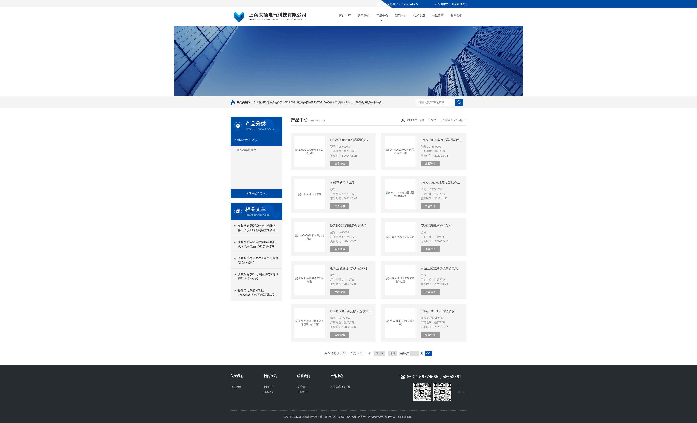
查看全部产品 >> (256, 193)
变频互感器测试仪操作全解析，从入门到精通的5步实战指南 (258, 244)
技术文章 (419, 15)
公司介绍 (236, 386)
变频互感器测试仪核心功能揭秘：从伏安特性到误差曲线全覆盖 (258, 228)
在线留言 (438, 15)
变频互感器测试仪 (245, 150)
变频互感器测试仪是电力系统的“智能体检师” (258, 260)
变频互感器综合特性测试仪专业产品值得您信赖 (258, 276)
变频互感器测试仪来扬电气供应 (442, 268)
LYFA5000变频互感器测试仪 (349, 140)
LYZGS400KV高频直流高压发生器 (333, 102)
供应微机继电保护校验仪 (268, 102)
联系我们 (456, 15)
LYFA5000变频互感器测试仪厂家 (442, 140)
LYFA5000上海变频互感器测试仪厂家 (351, 311)
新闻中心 (401, 15)
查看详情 (340, 163)
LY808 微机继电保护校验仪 (298, 102)
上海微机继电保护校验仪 (368, 102)
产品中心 (382, 15)
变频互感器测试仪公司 (436, 225)
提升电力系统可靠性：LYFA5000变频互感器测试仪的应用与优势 (258, 293)
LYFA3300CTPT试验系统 (438, 311)
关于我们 (363, 15)
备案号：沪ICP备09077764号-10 (376, 416)
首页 (422, 119)
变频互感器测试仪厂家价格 (348, 268)
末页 (392, 353)
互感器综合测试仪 (245, 140)
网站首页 (345, 15)
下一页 (379, 353)
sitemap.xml (404, 416)
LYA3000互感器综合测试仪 (348, 225)
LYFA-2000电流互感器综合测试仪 (442, 183)
